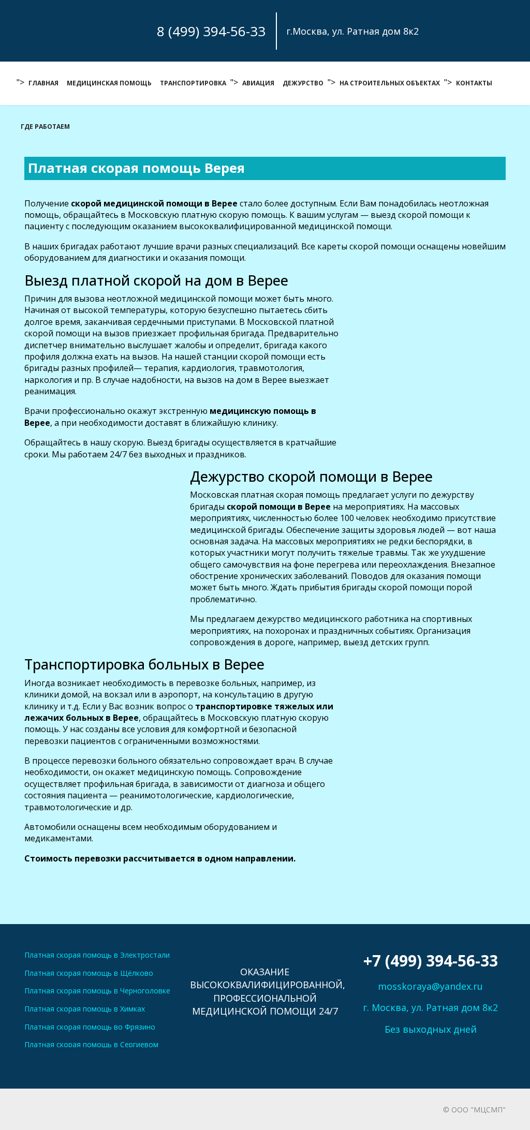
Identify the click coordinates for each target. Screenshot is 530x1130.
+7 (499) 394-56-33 (430, 960)
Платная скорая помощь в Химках (84, 1009)
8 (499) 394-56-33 (211, 31)
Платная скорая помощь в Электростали (97, 955)
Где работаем (45, 126)
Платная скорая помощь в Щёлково (88, 973)
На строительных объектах (390, 83)
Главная (43, 83)
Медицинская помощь (109, 83)
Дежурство (303, 83)
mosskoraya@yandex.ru (430, 986)
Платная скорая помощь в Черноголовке (97, 990)
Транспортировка (193, 83)
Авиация (258, 83)
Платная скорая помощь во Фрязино (89, 1027)
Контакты (474, 83)
